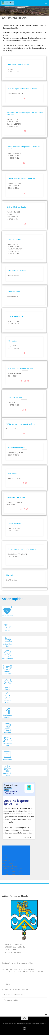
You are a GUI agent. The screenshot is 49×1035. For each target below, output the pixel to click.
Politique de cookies (11, 1000)
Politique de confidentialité (13, 995)
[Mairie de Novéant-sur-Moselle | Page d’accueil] (9, 3)
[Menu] (46, 3)
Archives (7, 984)
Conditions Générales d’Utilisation (16, 989)
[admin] (24, 1028)
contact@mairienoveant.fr (14, 952)
